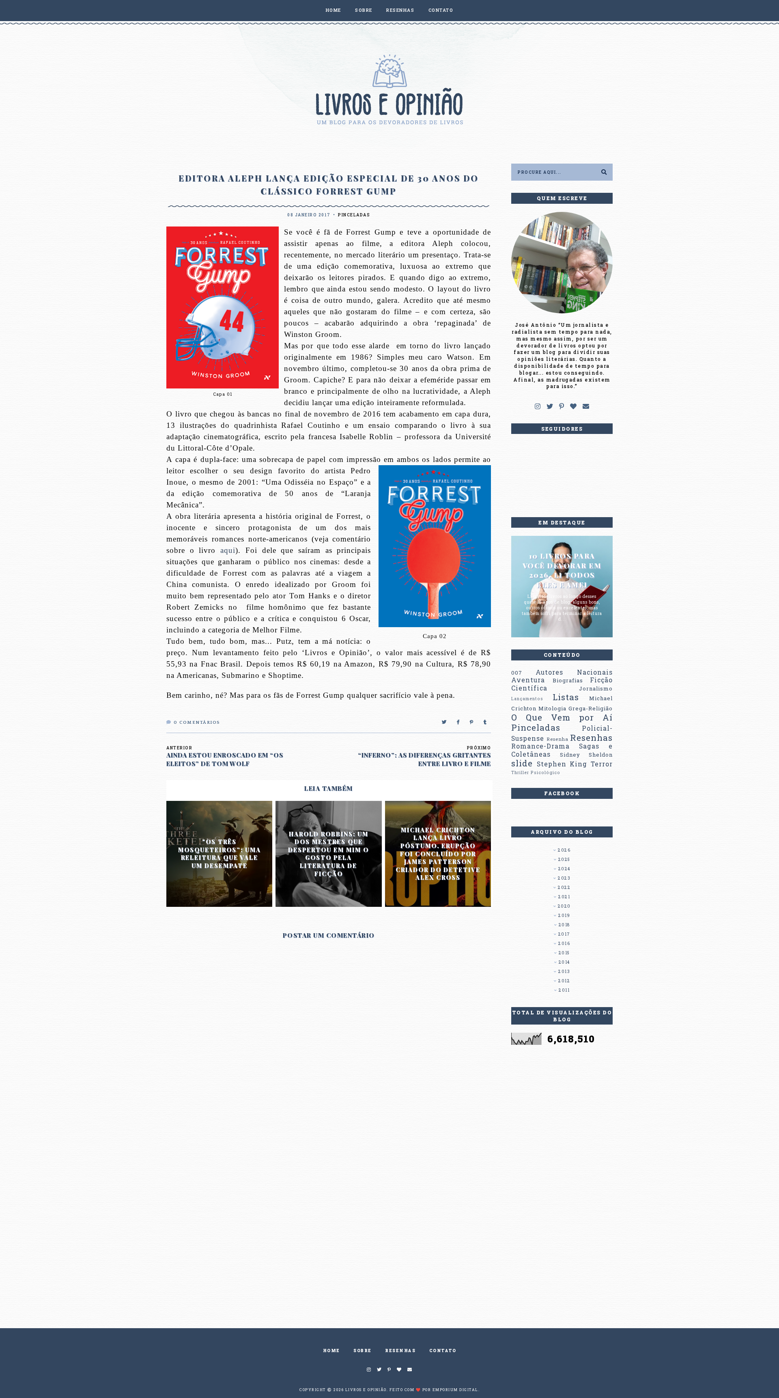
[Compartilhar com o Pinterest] (472, 722)
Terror (602, 764)
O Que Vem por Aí (562, 717)
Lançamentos (527, 698)
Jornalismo (596, 688)
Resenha (557, 739)
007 (516, 672)
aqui (227, 550)
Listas (566, 697)
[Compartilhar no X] (444, 722)
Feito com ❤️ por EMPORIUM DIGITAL (434, 1389)
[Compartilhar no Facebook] (458, 722)
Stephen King (562, 764)
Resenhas (591, 737)
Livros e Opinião (366, 1389)
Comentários (197, 722)
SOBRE (363, 10)
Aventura (528, 680)
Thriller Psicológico (535, 772)
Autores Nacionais (574, 672)
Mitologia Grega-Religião (575, 708)
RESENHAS (400, 10)
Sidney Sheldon (586, 754)
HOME (333, 10)
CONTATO (441, 10)
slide (522, 763)
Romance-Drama (540, 746)
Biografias (568, 680)
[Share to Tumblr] (485, 722)
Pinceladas (354, 215)
